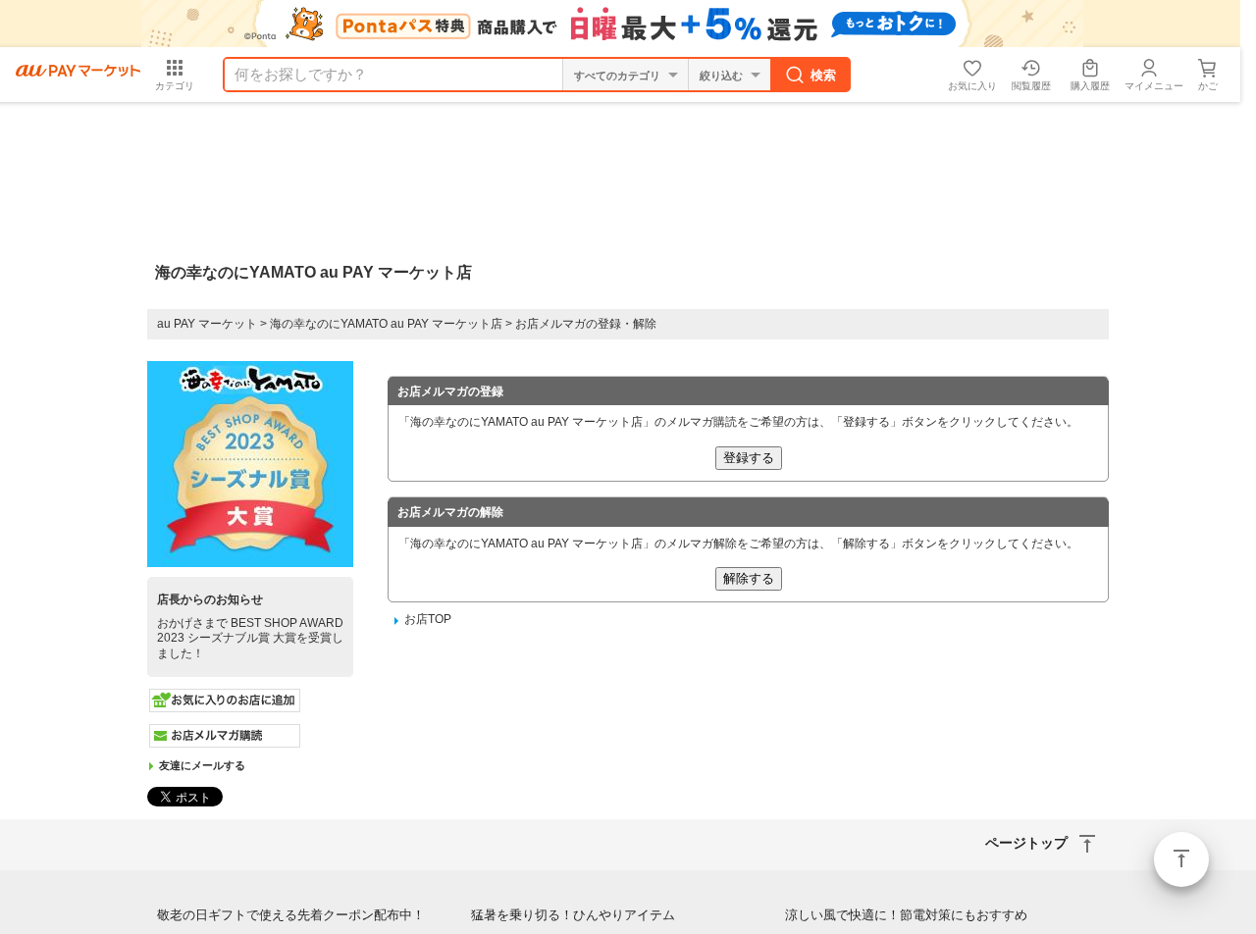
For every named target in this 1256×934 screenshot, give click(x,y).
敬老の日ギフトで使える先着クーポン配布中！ (291, 915)
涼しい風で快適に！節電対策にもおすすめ (906, 915)
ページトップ (1181, 859)
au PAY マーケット (207, 324)
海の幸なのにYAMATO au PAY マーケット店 (386, 324)
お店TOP (427, 619)
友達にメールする (202, 765)
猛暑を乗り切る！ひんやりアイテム (573, 915)
